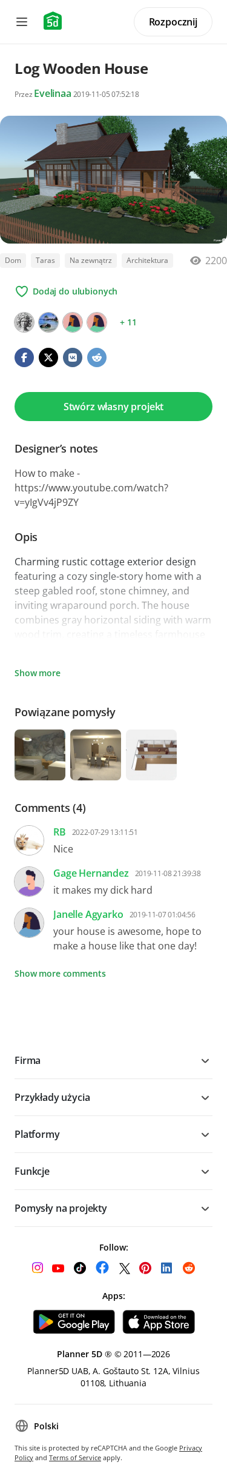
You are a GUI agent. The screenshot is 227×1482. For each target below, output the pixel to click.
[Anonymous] (72, 322)
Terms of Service (75, 1457)
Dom (13, 260)
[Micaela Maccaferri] (24, 322)
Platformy (37, 1134)
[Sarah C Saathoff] (97, 322)
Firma (28, 1060)
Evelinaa (52, 93)
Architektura (147, 260)
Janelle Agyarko (88, 914)
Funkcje (32, 1171)
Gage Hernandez (91, 873)
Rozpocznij (173, 21)
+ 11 (128, 322)
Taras (45, 260)
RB (59, 832)
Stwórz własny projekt (114, 406)
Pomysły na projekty (61, 1208)
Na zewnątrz (91, 260)
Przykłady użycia (52, 1097)
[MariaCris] (48, 322)
